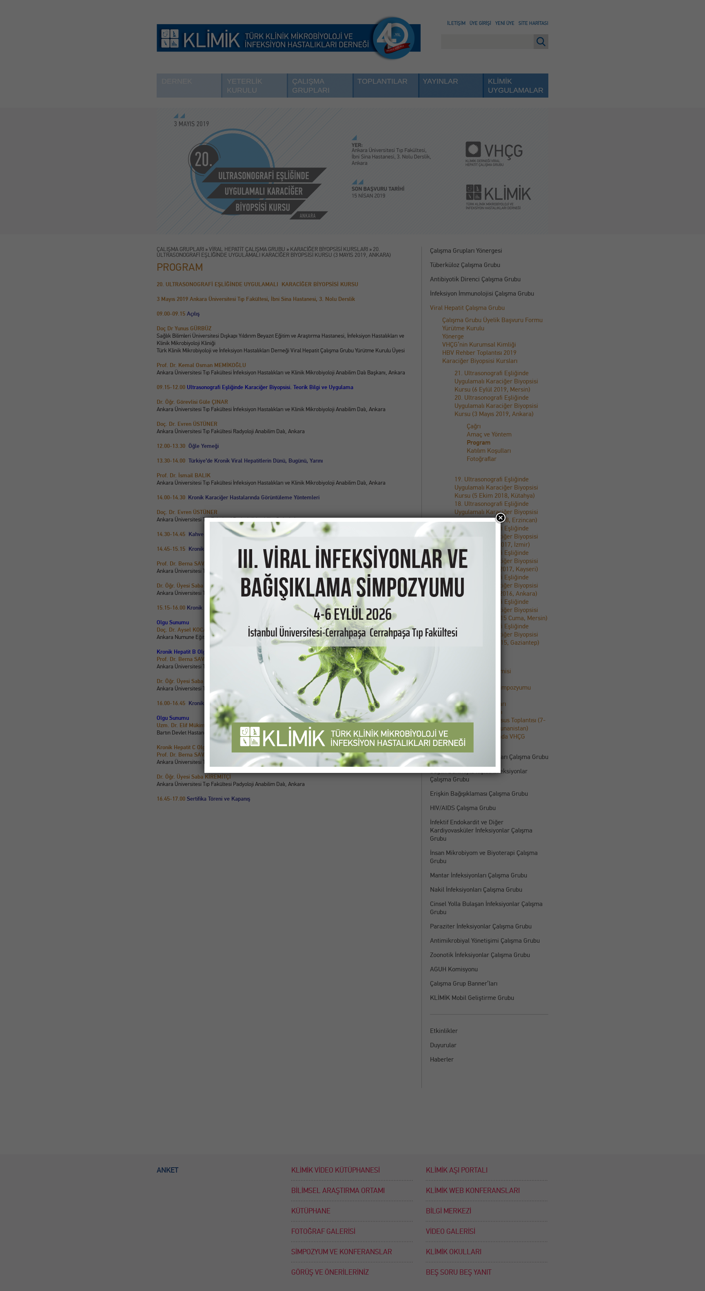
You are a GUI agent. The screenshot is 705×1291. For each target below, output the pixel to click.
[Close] (500, 518)
